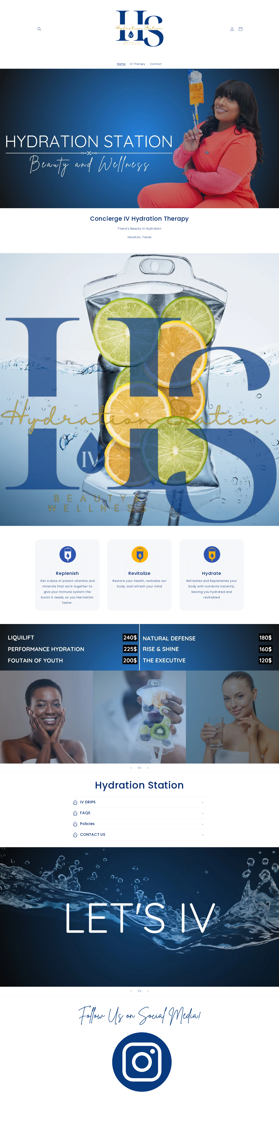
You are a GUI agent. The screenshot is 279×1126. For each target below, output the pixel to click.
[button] (39, 29)
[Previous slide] (131, 768)
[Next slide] (148, 768)
